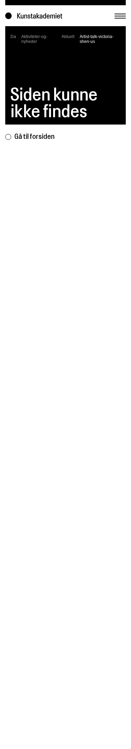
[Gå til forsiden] (35, 16)
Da (13, 36)
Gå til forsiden (34, 136)
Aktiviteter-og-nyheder (34, 39)
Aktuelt (67, 36)
